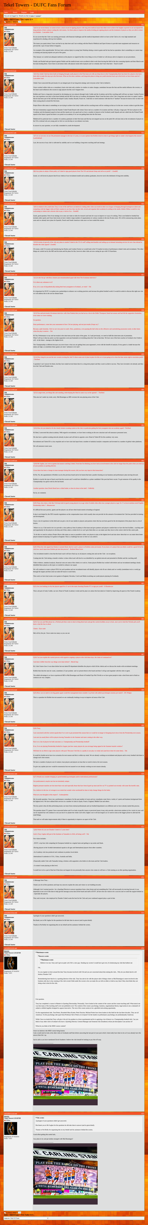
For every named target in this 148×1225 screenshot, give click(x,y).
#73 (142, 912)
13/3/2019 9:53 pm (10, 71)
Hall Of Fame (14, 19)
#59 (142, 354)
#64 (142, 544)
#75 (142, 1113)
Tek (5, 27)
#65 (142, 583)
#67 (142, 654)
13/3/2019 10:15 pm (10, 725)
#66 (142, 619)
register (38, 16)
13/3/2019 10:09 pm (10, 460)
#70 (142, 773)
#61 (142, 425)
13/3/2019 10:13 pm (10, 619)
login (32, 16)
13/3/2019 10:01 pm (10, 274)
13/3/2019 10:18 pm (10, 826)
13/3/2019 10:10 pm (10, 500)
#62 (142, 460)
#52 (142, 71)
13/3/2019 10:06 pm (10, 354)
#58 (142, 310)
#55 (142, 203)
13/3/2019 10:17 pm (10, 773)
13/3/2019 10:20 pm (10, 877)
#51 (142, 24)
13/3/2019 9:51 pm (10, 24)
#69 (142, 725)
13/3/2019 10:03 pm (10, 310)
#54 (142, 168)
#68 (142, 690)
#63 (142, 500)
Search (15, 12)
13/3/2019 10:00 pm (10, 239)
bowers (6, 951)
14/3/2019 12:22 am (10, 1113)
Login (32, 12)
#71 (142, 826)
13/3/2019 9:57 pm (10, 133)
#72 (142, 877)
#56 (142, 239)
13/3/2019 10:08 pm (10, 425)
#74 (142, 948)
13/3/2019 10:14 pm (10, 654)
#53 (142, 133)
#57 (142, 274)
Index (6, 12)
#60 (142, 389)
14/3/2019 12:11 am (10, 948)
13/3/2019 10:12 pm (10, 544)
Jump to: (7, 1218)
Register (24, 12)
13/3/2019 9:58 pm (10, 203)
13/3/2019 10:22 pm (10, 912)
